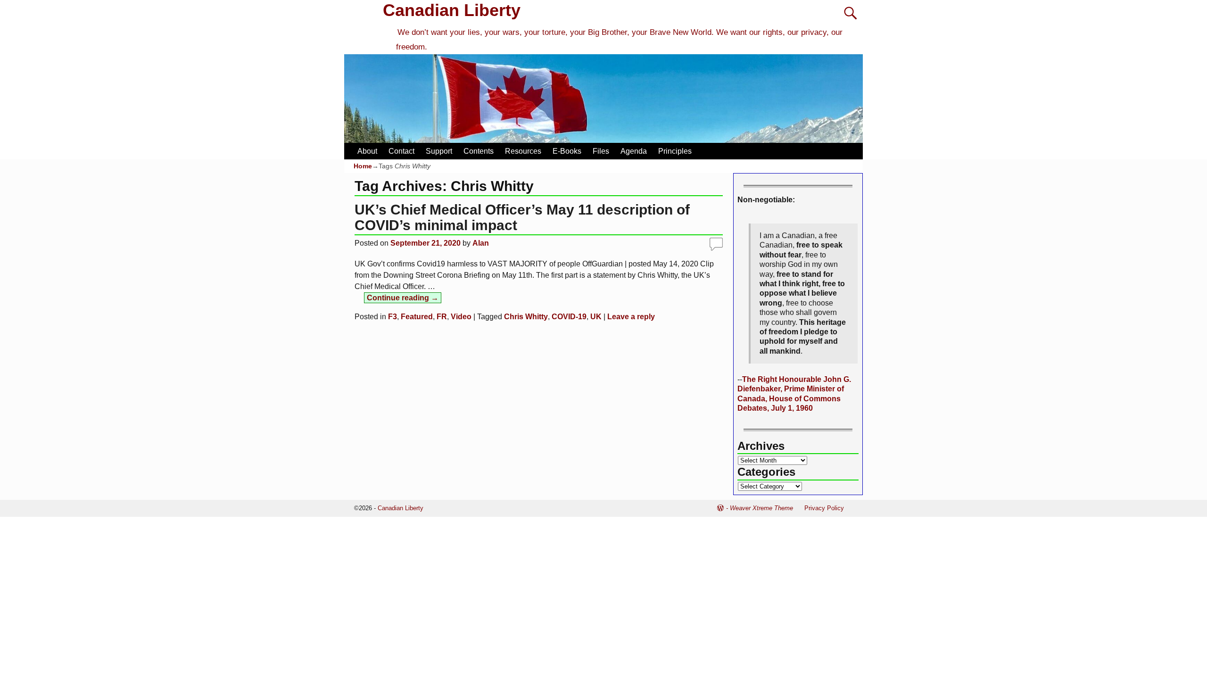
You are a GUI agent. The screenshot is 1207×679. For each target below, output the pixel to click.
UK (596, 317)
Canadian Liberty (452, 10)
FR (442, 317)
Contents (478, 151)
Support (439, 151)
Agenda (633, 151)
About (367, 151)
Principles (675, 151)
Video (461, 317)
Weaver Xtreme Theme (761, 508)
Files (601, 151)
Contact (401, 151)
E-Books (567, 151)
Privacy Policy (824, 508)
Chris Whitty (526, 317)
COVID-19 (569, 317)
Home (363, 166)
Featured (417, 317)
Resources (523, 151)
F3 (392, 317)
